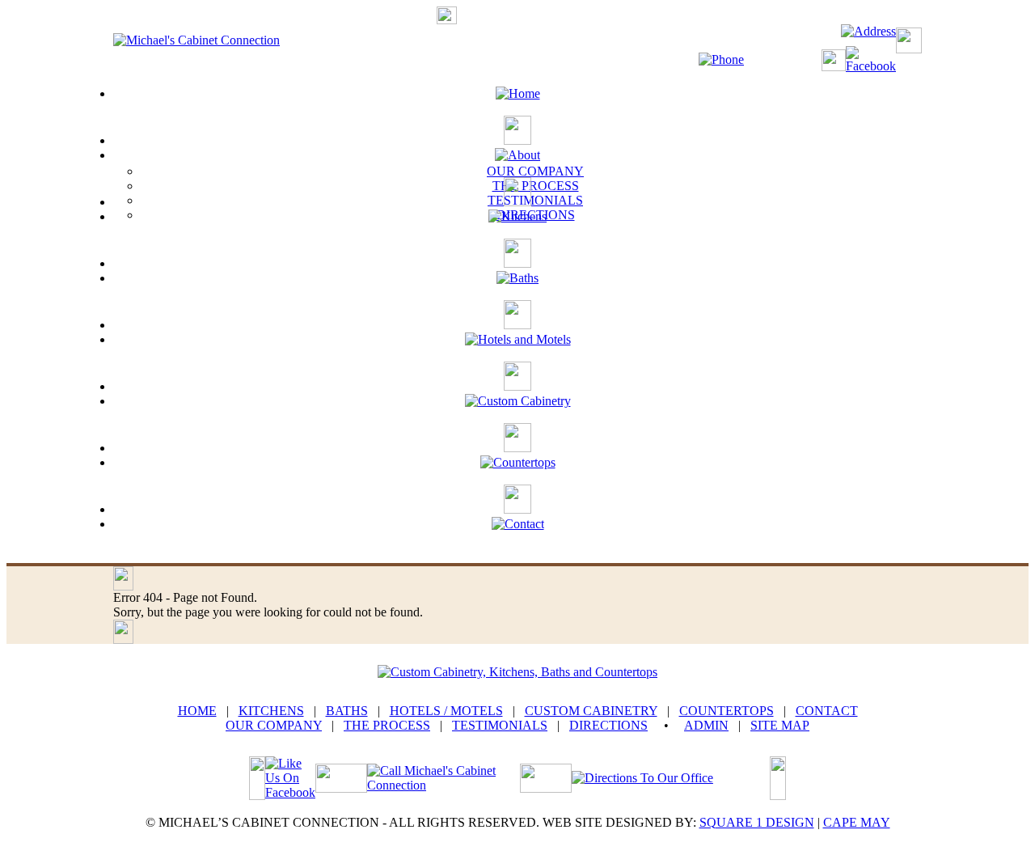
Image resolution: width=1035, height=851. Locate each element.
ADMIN (706, 725)
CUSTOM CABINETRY (591, 711)
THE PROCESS (535, 186)
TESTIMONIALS (535, 200)
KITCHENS (271, 711)
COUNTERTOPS (726, 711)
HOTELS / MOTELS (446, 711)
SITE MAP (779, 725)
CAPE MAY (856, 822)
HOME (197, 711)
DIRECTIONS (608, 725)
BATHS (347, 711)
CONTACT (827, 711)
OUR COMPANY (535, 171)
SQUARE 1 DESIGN (756, 822)
